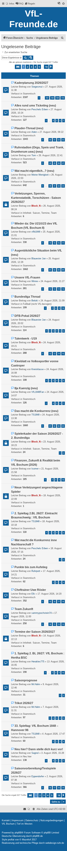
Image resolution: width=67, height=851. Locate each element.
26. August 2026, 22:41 (51, 155)
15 (54, 243)
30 (50, 186)
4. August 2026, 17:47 (53, 733)
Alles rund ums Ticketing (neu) (35, 105)
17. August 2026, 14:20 (49, 593)
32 (59, 186)
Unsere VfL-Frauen (27, 277)
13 (54, 289)
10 (63, 308)
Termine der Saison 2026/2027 (34, 631)
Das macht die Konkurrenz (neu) (36, 410)
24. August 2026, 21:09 (52, 300)
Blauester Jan (38, 258)
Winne (34, 281)
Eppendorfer (37, 776)
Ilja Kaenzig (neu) (26, 388)
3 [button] (31, 66)
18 (63, 601)
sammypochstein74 (41, 613)
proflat (11, 839)
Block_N (36, 205)
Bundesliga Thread (27, 296)
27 (63, 163)
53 (63, 140)
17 (63, 243)
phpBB (18, 832)
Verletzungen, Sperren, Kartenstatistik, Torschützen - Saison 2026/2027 (36, 198)
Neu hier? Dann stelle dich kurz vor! (38, 749)
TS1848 (35, 414)
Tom (33, 155)
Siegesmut (37, 86)
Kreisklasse (37, 369)
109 (57, 98)
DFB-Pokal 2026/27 (27, 315)
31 (54, 186)
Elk (33, 593)
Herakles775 (37, 661)
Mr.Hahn (35, 684)
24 (50, 163)
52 (59, 140)
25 (54, 163)
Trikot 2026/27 (23, 703)
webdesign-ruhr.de (54, 843)
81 (50, 270)
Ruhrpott (35, 571)
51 (54, 140)
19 (63, 788)
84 (63, 270)
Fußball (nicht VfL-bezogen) (37, 304)
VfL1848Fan (37, 392)
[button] (18, 67)
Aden (34, 132)
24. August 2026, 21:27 (52, 281)
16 (59, 243)
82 (54, 270)
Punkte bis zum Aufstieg (30, 567)
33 (63, 186)
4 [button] (35, 66)
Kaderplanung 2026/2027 (31, 82)
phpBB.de (38, 836)
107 (47, 98)
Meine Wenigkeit (40, 174)
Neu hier (27, 756)
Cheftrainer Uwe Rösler (30, 589)
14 (50, 243)
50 (50, 140)
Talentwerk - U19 (25, 338)
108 (52, 98)
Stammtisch (29, 93)
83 (59, 270)
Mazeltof (26, 839)
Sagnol (35, 753)
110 (62, 98)
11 (54, 624)
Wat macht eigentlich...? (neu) (34, 170)
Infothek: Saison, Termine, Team (40, 213)
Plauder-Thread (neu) (28, 128)
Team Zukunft (23, 609)
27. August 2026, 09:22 (51, 132)
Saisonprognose (25, 680)
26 (59, 163)
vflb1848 (35, 231)
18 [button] (46, 66)
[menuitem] (10, 3)
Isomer (35, 468)
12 (50, 289)
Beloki (34, 300)
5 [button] (39, 66)
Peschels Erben (39, 109)
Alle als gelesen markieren (20, 62)
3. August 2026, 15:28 (52, 753)
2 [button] (27, 66)
